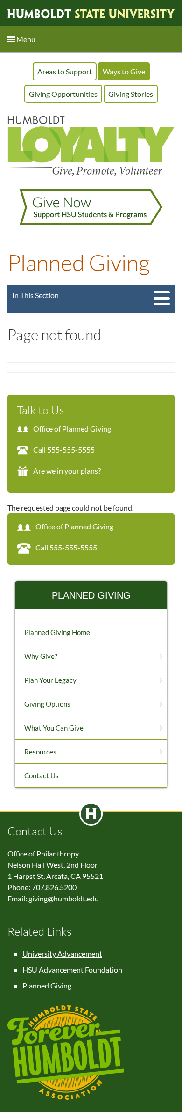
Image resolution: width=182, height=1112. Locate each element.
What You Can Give (54, 728)
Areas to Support (64, 71)
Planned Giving (91, 595)
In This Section (35, 295)
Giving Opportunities (63, 93)
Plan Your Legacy (50, 680)
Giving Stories (130, 93)
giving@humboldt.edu (63, 898)
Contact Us (41, 775)
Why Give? (40, 656)
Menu (25, 39)
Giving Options (47, 704)
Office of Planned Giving (72, 428)
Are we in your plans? (67, 470)
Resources (40, 751)
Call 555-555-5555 (64, 449)
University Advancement (62, 953)
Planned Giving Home (57, 632)
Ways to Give (124, 71)
